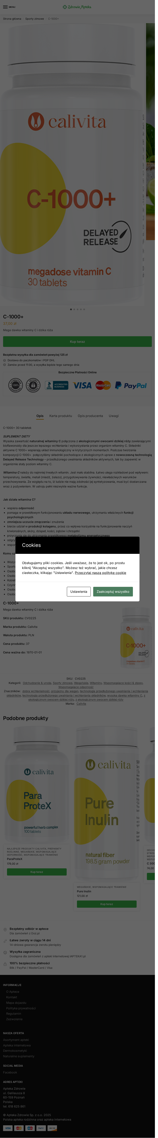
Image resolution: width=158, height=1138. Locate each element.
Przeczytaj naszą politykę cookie (100, 573)
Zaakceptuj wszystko (113, 591)
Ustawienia (78, 591)
